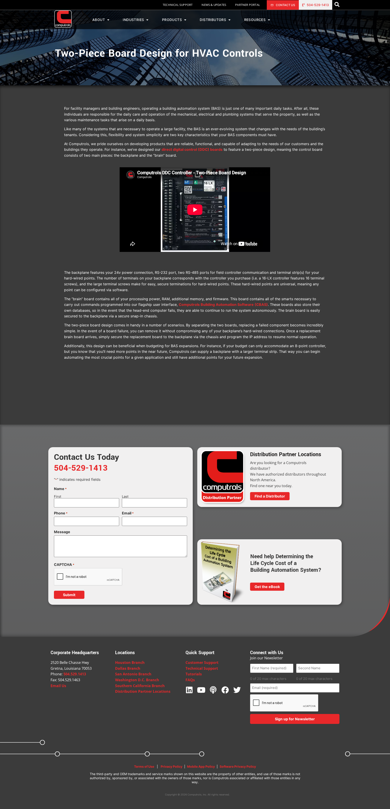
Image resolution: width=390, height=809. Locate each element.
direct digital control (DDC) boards (192, 149)
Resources (255, 20)
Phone (60, 513)
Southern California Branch (140, 685)
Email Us (58, 685)
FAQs (190, 679)
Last (125, 496)
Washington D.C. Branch (137, 679)
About (98, 20)
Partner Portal (247, 5)
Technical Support (178, 5)
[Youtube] (201, 690)
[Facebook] (225, 690)
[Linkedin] (189, 690)
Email (128, 513)
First (57, 496)
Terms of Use (144, 766)
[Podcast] (213, 690)
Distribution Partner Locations (142, 691)
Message (62, 532)
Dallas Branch (127, 668)
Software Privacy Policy (238, 766)
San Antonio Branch (133, 674)
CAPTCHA (64, 564)
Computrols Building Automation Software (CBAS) (223, 304)
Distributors (213, 20)
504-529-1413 (81, 468)
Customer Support (202, 662)
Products (172, 20)
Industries (133, 20)
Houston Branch (130, 662)
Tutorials (194, 674)
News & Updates (214, 5)
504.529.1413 (74, 674)
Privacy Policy (171, 766)
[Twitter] (237, 690)
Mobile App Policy (201, 766)
